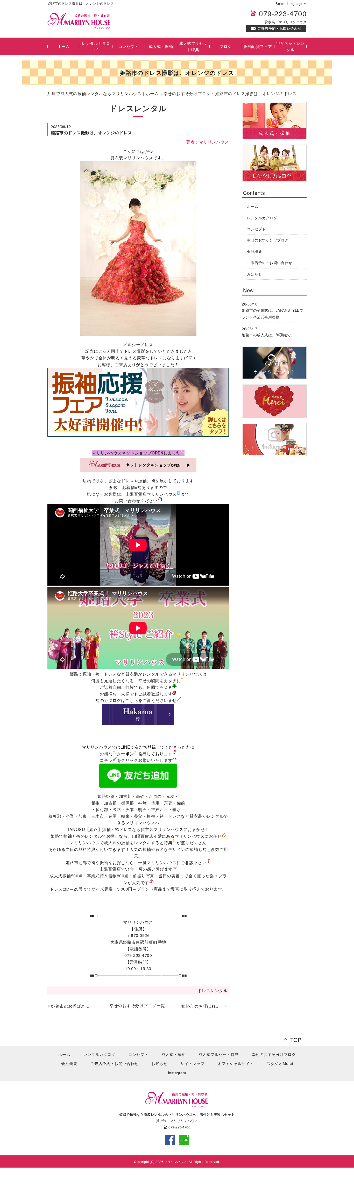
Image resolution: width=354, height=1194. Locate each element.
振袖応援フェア (258, 46)
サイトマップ (192, 1063)
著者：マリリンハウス (207, 142)
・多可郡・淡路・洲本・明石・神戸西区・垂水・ (138, 809)
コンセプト (128, 46)
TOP (296, 1038)
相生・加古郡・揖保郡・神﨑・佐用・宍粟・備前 (138, 803)
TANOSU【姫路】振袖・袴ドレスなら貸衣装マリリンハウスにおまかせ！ (138, 829)
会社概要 (254, 251)
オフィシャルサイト (235, 1063)
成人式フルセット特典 (193, 46)
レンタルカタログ (96, 46)
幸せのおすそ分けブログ (187, 93)
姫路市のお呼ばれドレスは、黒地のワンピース (202, 1006)
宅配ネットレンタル (290, 46)
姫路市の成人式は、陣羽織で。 (268, 334)
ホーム (64, 46)
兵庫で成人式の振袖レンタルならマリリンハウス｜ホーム (103, 93)
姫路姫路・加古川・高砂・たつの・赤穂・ (138, 796)
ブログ (226, 46)
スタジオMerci (280, 1063)
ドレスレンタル (213, 990)
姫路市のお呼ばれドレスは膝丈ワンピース (72, 1006)
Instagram (177, 1072)
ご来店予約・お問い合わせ (269, 262)
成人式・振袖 (161, 46)
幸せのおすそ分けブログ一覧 (137, 1005)
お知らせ (254, 273)
